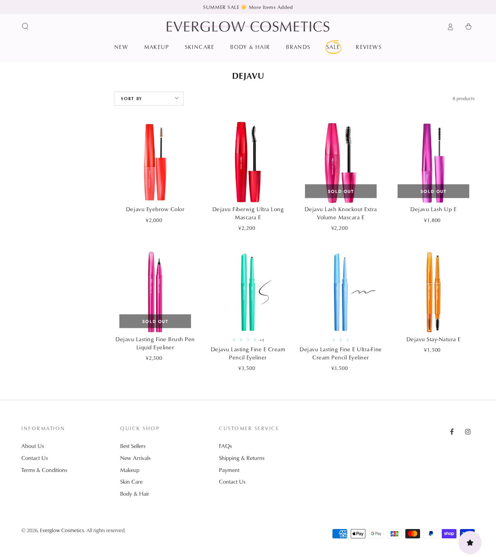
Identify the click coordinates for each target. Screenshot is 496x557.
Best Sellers (132, 446)
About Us (32, 446)
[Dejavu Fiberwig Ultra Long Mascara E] (248, 162)
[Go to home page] (248, 26)
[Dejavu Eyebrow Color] (155, 162)
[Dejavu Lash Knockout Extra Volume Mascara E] (341, 162)
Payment (229, 470)
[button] (25, 26)
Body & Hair (134, 493)
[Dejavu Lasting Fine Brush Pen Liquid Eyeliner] (155, 292)
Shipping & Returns (241, 458)
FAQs (225, 446)
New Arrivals (135, 458)
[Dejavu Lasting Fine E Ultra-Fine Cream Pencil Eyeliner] (341, 292)
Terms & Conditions (44, 470)
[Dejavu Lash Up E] (434, 162)
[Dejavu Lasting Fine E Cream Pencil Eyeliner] (248, 292)
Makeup (130, 470)
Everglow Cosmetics (62, 530)
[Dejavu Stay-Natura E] (434, 292)
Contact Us (34, 458)
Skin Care (131, 481)
